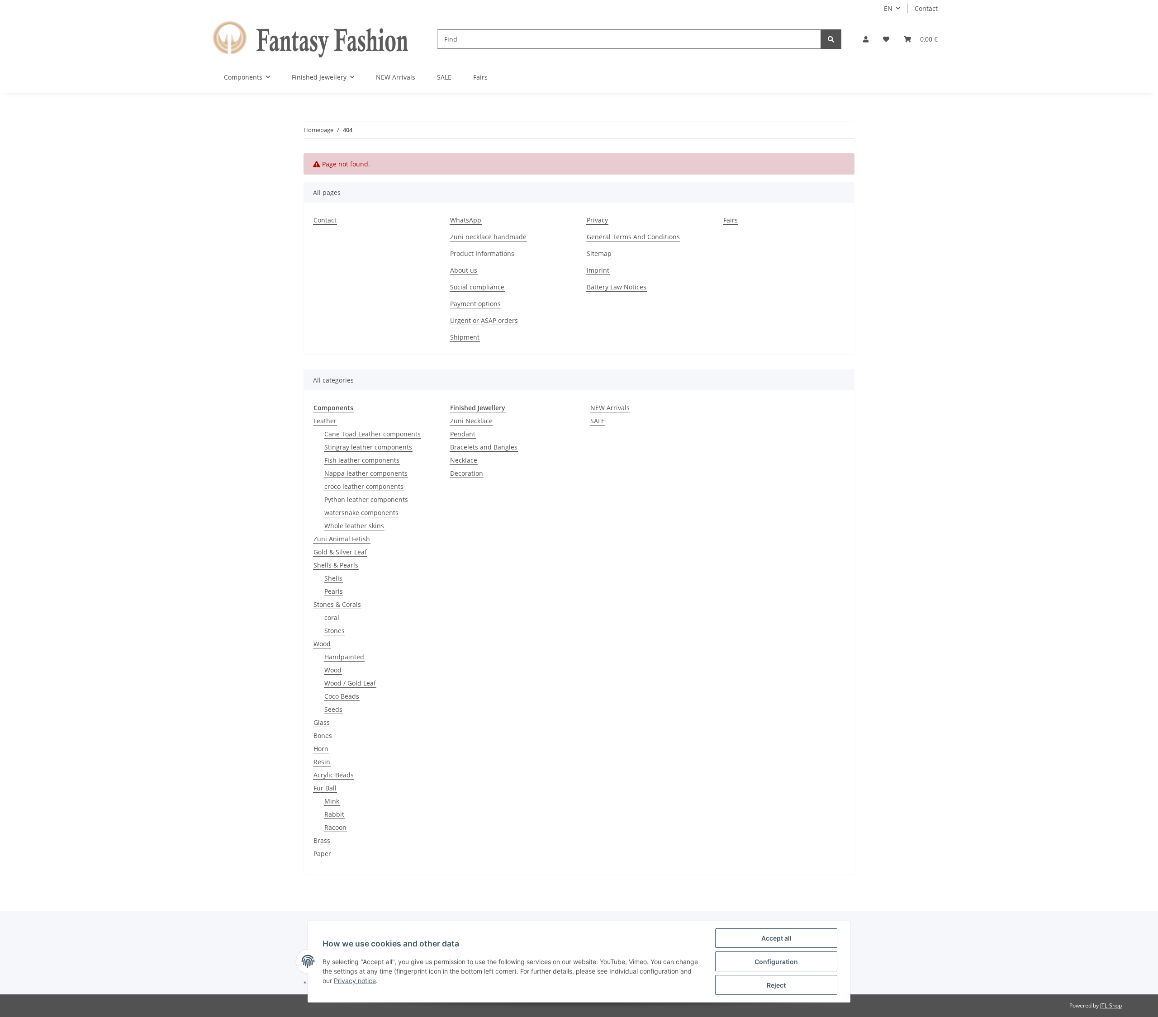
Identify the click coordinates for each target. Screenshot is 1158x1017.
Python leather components (366, 499)
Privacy (597, 220)
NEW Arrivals (610, 407)
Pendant (462, 434)
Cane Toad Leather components (372, 434)
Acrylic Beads (333, 775)
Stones (334, 630)
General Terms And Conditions (633, 236)
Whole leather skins (354, 525)
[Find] (831, 39)
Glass (321, 722)
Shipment (464, 337)
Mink (331, 801)
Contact (926, 8)
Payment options (475, 303)
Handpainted (344, 657)
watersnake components (361, 512)
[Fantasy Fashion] (310, 39)
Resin (321, 761)
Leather (325, 420)
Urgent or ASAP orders (484, 320)
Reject (776, 985)
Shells (333, 578)
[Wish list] (886, 39)
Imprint (598, 270)
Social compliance (477, 287)
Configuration (776, 961)
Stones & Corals (337, 604)
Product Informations (482, 253)
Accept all (776, 938)
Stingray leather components (368, 447)
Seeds (333, 709)
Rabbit (334, 814)
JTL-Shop (1111, 1005)
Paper (322, 853)
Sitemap (599, 253)
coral (331, 617)
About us (463, 270)
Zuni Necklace (471, 420)
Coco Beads (341, 696)
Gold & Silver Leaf (340, 552)
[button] (866, 39)
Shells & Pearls (335, 565)
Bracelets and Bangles (483, 447)
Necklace (463, 460)
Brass (321, 840)
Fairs (480, 77)
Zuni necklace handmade (488, 236)
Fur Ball (325, 788)
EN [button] (888, 8)
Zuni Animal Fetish (341, 539)
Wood (322, 643)
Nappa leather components (366, 473)
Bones (322, 735)
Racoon (335, 827)
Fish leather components (361, 460)
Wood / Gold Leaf (350, 683)
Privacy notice (355, 980)
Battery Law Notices (616, 287)
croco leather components (363, 486)
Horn (320, 748)
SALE (597, 420)
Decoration (466, 473)
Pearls (333, 591)
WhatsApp (465, 220)
